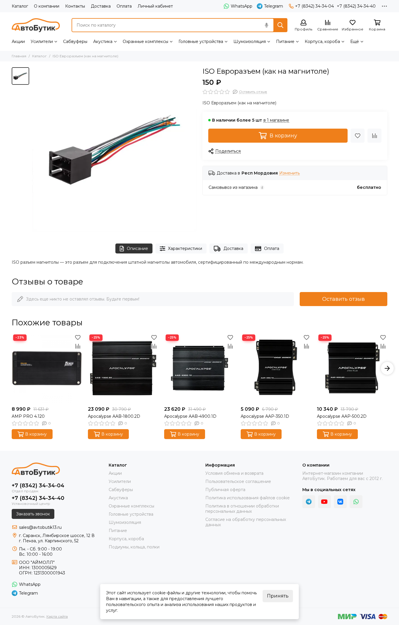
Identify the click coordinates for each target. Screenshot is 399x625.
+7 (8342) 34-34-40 (356, 6)
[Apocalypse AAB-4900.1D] (199, 368)
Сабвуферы (75, 41)
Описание (137, 248)
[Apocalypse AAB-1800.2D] (123, 368)
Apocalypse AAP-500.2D (342, 416)
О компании (46, 6)
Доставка (101, 6)
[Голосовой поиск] (266, 25)
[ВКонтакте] (340, 501)
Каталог (20, 6)
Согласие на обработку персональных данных (245, 522)
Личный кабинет (155, 6)
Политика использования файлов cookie (247, 497)
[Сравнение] (374, 136)
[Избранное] (358, 136)
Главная (19, 56)
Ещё (354, 41)
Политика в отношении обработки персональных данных (242, 508)
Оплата (124, 6)
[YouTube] (324, 501)
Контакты (75, 6)
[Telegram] (308, 501)
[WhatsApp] (356, 501)
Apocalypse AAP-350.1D (265, 416)
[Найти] (280, 25)
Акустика (102, 41)
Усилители (42, 41)
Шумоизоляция (249, 41)
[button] (11, 368)
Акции (18, 41)
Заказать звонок (33, 514)
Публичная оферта (225, 489)
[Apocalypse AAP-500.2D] (352, 368)
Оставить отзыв (343, 299)
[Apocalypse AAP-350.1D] (276, 368)
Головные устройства (200, 41)
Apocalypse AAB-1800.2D (114, 416)
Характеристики (185, 248)
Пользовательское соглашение (238, 481)
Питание (285, 41)
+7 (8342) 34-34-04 (314, 6)
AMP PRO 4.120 (28, 416)
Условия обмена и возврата (234, 473)
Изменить (289, 173)
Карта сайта (57, 616)
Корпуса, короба (322, 41)
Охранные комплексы (145, 41)
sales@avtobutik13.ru (40, 527)
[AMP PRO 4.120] (47, 368)
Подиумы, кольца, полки (134, 547)
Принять (278, 596)
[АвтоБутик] (36, 25)
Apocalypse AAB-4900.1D (190, 416)
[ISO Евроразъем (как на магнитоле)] (114, 149)
